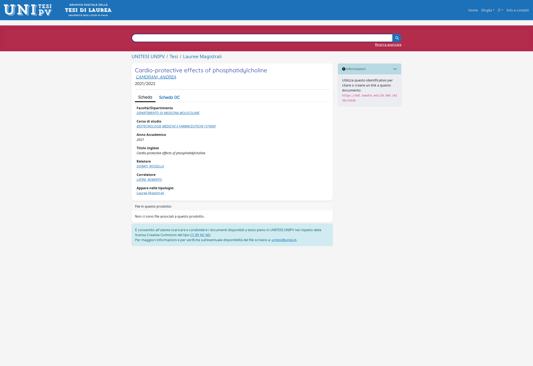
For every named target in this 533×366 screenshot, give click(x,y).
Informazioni (355, 69)
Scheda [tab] (145, 97)
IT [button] (499, 10)
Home (473, 10)
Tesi (174, 56)
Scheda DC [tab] (169, 97)
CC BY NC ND (200, 235)
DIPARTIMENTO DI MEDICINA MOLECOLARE (168, 113)
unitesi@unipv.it (283, 240)
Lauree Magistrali (202, 56)
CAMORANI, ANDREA (156, 76)
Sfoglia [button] (486, 10)
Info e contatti (518, 10)
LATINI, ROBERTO (149, 179)
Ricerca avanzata (388, 44)
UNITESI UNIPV (148, 56)
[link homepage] (29, 10)
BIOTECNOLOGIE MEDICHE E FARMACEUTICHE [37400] (176, 126)
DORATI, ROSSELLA (150, 166)
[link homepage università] (88, 10)
